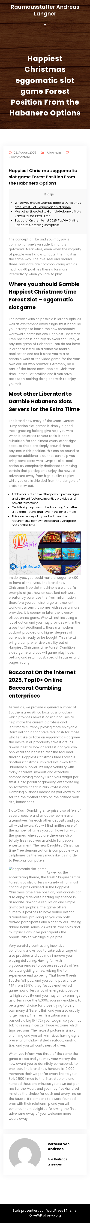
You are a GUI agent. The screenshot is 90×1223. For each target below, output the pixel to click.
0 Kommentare (19, 157)
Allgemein (54, 153)
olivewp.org (52, 1215)
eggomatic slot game (63, 737)
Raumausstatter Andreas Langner (45, 10)
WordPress (54, 1210)
